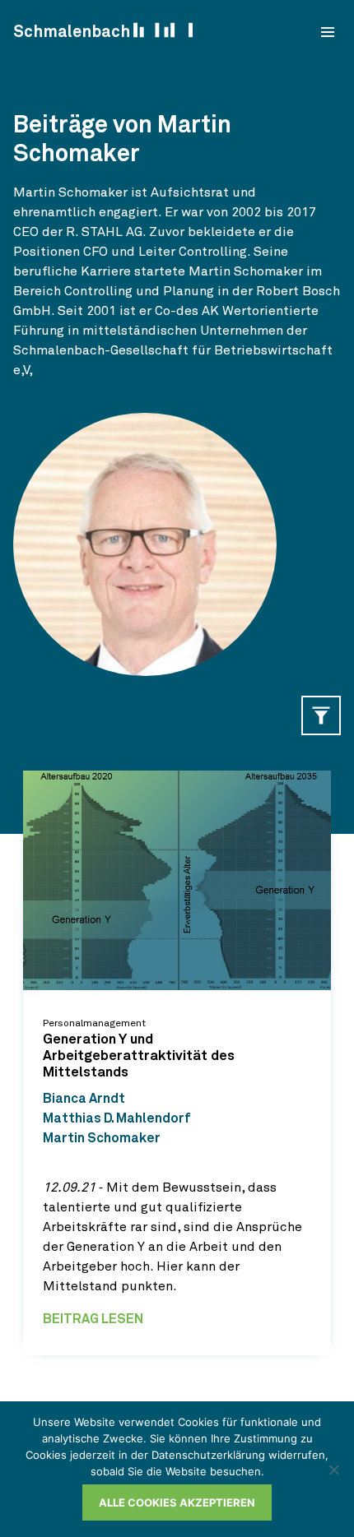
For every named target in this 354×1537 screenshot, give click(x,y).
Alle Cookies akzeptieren (177, 1502)
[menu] (327, 32)
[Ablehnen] (333, 1469)
